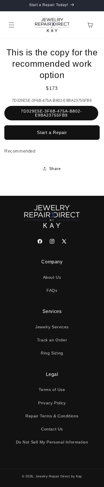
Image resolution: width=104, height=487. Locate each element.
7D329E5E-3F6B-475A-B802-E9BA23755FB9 (51, 113)
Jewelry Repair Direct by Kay (59, 476)
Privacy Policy (52, 403)
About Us (52, 277)
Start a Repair (52, 132)
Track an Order (52, 340)
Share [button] (55, 168)
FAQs (52, 290)
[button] (11, 25)
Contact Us (52, 429)
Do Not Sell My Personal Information (52, 442)
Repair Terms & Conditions (52, 416)
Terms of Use (52, 389)
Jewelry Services (52, 327)
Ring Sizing (52, 353)
